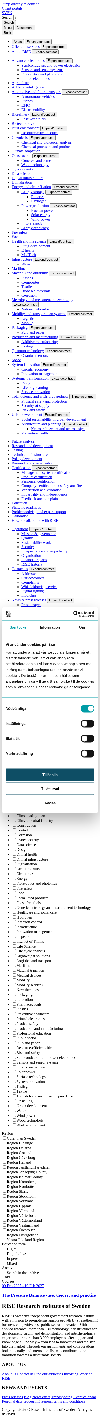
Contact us (20, 569)
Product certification (36, 477)
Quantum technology (28, 351)
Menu (8, 27)
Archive (8, 1268)
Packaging (20, 327)
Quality (27, 538)
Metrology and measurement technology (42, 300)
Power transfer (32, 223)
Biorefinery (20, 114)
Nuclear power (42, 210)
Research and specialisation (33, 463)
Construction (21, 156)
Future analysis (23, 441)
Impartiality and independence (44, 494)
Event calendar (84, 1397)
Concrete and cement (37, 160)
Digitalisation (22, 182)
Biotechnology (23, 123)
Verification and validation (41, 490)
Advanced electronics (28, 61)
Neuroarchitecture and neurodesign (58, 429)
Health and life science (29, 241)
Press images (31, 605)
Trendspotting (61, 1397)
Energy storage (32, 192)
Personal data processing (21, 1401)
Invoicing (28, 595)
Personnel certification (38, 481)
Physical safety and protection (44, 401)
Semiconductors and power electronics (50, 65)
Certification (21, 468)
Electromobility (33, 110)
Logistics (28, 318)
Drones (27, 101)
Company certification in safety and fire (51, 486)
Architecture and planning (41, 424)
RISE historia (31, 564)
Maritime (18, 268)
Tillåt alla (50, 775)
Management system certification (46, 473)
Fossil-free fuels (33, 119)
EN (9, 13)
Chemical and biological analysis (46, 142)
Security (27, 547)
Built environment (25, 128)
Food (16, 237)
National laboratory (36, 309)
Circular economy (35, 369)
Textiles (27, 287)
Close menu (25, 27)
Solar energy (40, 215)
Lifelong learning (34, 387)
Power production (35, 206)
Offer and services (26, 46)
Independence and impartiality (44, 551)
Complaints (30, 582)
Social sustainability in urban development (53, 419)
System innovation (26, 364)
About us (9, 1374)
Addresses (29, 574)
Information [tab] (50, 627)
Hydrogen (39, 201)
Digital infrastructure (27, 178)
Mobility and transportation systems (39, 314)
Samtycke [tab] (18, 627)
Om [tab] (82, 627)
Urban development (27, 414)
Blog (27, 1397)
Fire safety (20, 232)
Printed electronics (35, 78)
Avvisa (50, 803)
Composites (30, 282)
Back (7, 33)
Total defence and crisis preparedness (40, 396)
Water (25, 264)
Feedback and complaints (40, 499)
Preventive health (34, 433)
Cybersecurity (22, 169)
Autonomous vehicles (38, 97)
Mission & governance (38, 534)
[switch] (87, 723)
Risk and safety (33, 410)
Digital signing (32, 591)
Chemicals (20, 137)
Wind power (40, 219)
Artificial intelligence (28, 87)
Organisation (31, 555)
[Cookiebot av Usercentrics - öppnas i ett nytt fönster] (73, 614)
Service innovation (35, 392)
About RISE (21, 52)
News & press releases (29, 600)
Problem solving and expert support (39, 512)
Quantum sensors (34, 355)
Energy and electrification (31, 187)
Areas (18, 42)
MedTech (28, 255)
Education (19, 503)
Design (26, 383)
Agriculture (20, 83)
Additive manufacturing (39, 342)
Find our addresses (48, 1374)
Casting (27, 346)
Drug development (35, 246)
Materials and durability (30, 273)
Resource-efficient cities (39, 133)
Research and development (32, 446)
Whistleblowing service (39, 587)
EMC (25, 105)
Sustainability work (36, 542)
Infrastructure (22, 259)
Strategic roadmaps (26, 507)
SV (4, 13)
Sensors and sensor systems (42, 70)
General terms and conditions (63, 1401)
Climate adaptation (26, 151)
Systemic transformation (30, 378)
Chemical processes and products (46, 147)
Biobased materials (35, 291)
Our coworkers (32, 578)
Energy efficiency (35, 228)
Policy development (27, 459)
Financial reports (34, 560)
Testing (17, 450)
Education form (14, 1244)
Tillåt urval (50, 789)
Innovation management (39, 374)
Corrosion (29, 295)
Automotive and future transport (36, 92)
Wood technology (35, 165)
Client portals (12, 8)
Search (7, 17)
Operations (20, 529)
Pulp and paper (32, 332)
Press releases (12, 1397)
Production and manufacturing (35, 337)
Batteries (37, 197)
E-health (27, 250)
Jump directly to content (20, 4)
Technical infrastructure (30, 454)
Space (16, 360)
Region (7, 1133)
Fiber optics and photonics (41, 74)
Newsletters (41, 1397)
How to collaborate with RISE (35, 520)
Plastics (27, 278)
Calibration (20, 516)
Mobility (27, 323)
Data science (21, 173)
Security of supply (35, 406)
